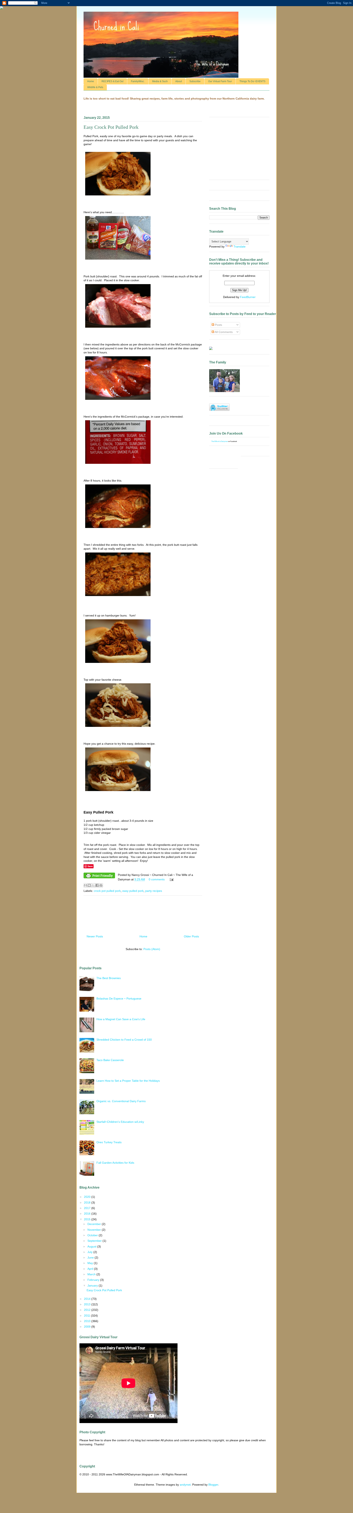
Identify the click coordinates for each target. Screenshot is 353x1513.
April (90, 1268)
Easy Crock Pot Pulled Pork (111, 127)
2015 (87, 1219)
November (94, 1229)
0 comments (157, 879)
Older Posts (191, 936)
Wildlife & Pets (95, 87)
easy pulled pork (133, 890)
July (90, 1252)
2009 (87, 1326)
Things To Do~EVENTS (252, 81)
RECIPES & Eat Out (112, 81)
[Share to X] (93, 885)
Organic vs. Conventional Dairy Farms (121, 1101)
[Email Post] (170, 879)
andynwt (185, 1484)
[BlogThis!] (89, 885)
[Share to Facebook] (97, 885)
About (178, 81)
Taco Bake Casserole (110, 1060)
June (91, 1257)
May (90, 1263)
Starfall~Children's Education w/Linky (120, 1121)
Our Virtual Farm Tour (220, 81)
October (93, 1235)
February (93, 1279)
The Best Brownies (108, 978)
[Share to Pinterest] (101, 885)
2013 (87, 1304)
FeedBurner (248, 297)
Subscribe (195, 81)
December (94, 1224)
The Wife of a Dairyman (219, 441)
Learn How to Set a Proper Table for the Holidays (128, 1080)
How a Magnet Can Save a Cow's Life (120, 1019)
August (92, 1246)
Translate (239, 246)
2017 (87, 1208)
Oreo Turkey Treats (109, 1142)
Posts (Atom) (151, 949)
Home (90, 81)
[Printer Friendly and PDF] (99, 876)
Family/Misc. (138, 81)
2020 (87, 1196)
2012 (87, 1309)
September (95, 1240)
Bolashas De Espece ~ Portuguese (118, 998)
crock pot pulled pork (107, 890)
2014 (87, 1298)
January (93, 1285)
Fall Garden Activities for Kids (115, 1162)
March (91, 1274)
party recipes (153, 890)
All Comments (223, 332)
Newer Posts (95, 936)
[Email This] (85, 885)
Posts (218, 324)
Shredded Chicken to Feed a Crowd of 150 (124, 1039)
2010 (87, 1321)
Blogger (213, 1484)
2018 (87, 1202)
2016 (87, 1213)
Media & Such (160, 81)
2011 (87, 1315)
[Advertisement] (143, 913)
